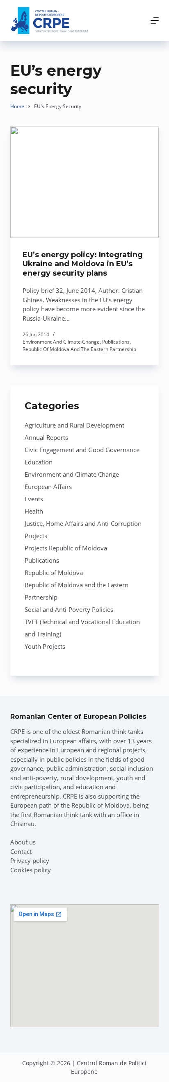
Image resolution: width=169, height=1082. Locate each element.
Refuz (111, 1071)
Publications (116, 341)
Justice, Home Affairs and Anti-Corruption (83, 523)
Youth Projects (45, 646)
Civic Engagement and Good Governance (82, 450)
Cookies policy (30, 870)
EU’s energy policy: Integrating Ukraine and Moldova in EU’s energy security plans (83, 264)
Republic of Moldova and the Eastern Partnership (79, 349)
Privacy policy (29, 860)
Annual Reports (46, 437)
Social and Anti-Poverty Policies (69, 609)
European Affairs (48, 486)
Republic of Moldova (54, 572)
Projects (36, 536)
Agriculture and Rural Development (74, 425)
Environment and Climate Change (61, 341)
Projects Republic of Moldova (66, 548)
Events (34, 499)
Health (34, 511)
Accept (60, 1071)
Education (39, 462)
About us (23, 842)
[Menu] (155, 20)
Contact (21, 851)
